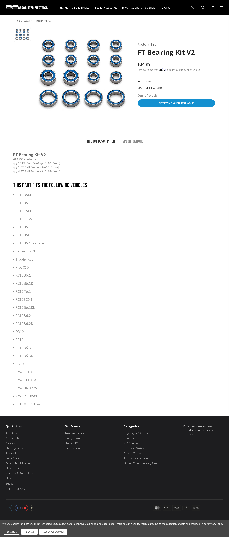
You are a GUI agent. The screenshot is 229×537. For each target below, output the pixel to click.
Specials (150, 7)
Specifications (133, 141)
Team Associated (75, 433)
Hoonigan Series (134, 448)
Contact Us (12, 438)
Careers (10, 443)
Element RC (72, 443)
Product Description (100, 141)
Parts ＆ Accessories (136, 458)
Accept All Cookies (53, 531)
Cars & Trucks (80, 7)
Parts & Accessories (105, 7)
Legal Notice (13, 458)
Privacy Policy (14, 453)
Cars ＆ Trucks (132, 453)
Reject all (29, 531)
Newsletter (12, 468)
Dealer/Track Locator (19, 463)
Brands (63, 7)
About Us (11, 433)
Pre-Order (165, 7)
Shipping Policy (14, 448)
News (124, 7)
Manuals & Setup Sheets (21, 473)
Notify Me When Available (176, 103)
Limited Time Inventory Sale (140, 463)
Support (136, 7)
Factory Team (73, 448)
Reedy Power (73, 438)
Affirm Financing (15, 488)
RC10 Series (131, 443)
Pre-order (129, 438)
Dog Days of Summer (137, 433)
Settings (12, 531)
